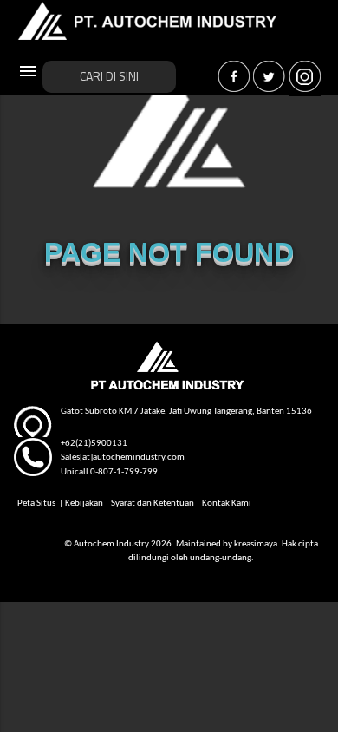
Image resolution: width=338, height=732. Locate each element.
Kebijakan (84, 503)
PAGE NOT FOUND (169, 252)
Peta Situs (37, 503)
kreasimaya (255, 544)
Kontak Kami (226, 503)
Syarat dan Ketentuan (152, 503)
